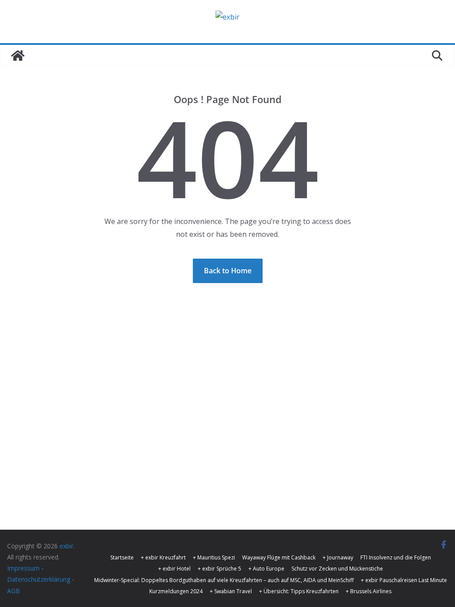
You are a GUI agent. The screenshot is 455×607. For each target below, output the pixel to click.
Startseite (122, 557)
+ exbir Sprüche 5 (219, 568)
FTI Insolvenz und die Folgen (395, 557)
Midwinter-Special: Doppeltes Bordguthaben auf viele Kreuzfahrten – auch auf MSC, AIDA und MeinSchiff (224, 580)
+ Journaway (338, 557)
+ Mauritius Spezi (214, 557)
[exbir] (17, 55)
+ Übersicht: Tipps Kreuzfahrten (299, 591)
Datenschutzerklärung (38, 579)
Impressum (23, 568)
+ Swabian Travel (231, 591)
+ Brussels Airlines (368, 591)
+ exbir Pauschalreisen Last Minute (404, 580)
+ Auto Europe (266, 568)
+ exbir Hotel (174, 568)
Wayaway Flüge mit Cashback (278, 557)
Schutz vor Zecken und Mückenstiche (337, 568)
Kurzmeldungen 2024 (176, 591)
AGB (13, 591)
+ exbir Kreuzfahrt (163, 557)
